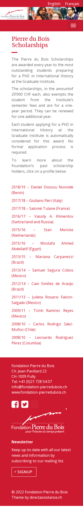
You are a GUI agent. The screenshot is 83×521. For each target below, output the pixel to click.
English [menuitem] (54, 3)
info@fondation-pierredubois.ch (39, 386)
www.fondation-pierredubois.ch (39, 392)
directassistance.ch (45, 497)
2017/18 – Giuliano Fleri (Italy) (37, 200)
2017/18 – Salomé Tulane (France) (41, 208)
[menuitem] (54, 3)
